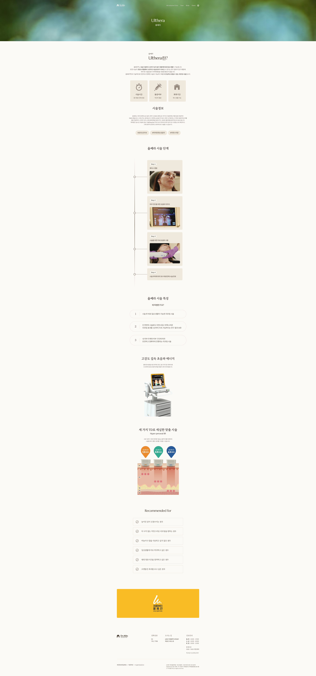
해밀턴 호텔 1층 (169, 641)
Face (182, 5)
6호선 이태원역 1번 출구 (172, 639)
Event (194, 5)
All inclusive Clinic (172, 5)
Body (187, 5)
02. (152, 639)
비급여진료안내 (139, 665)
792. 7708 (154, 641)
